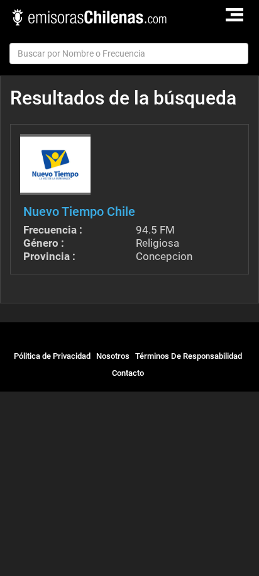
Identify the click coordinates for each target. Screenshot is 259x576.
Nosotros (113, 356)
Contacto (128, 373)
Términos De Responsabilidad (188, 356)
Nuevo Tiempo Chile (79, 211)
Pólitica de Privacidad (52, 356)
